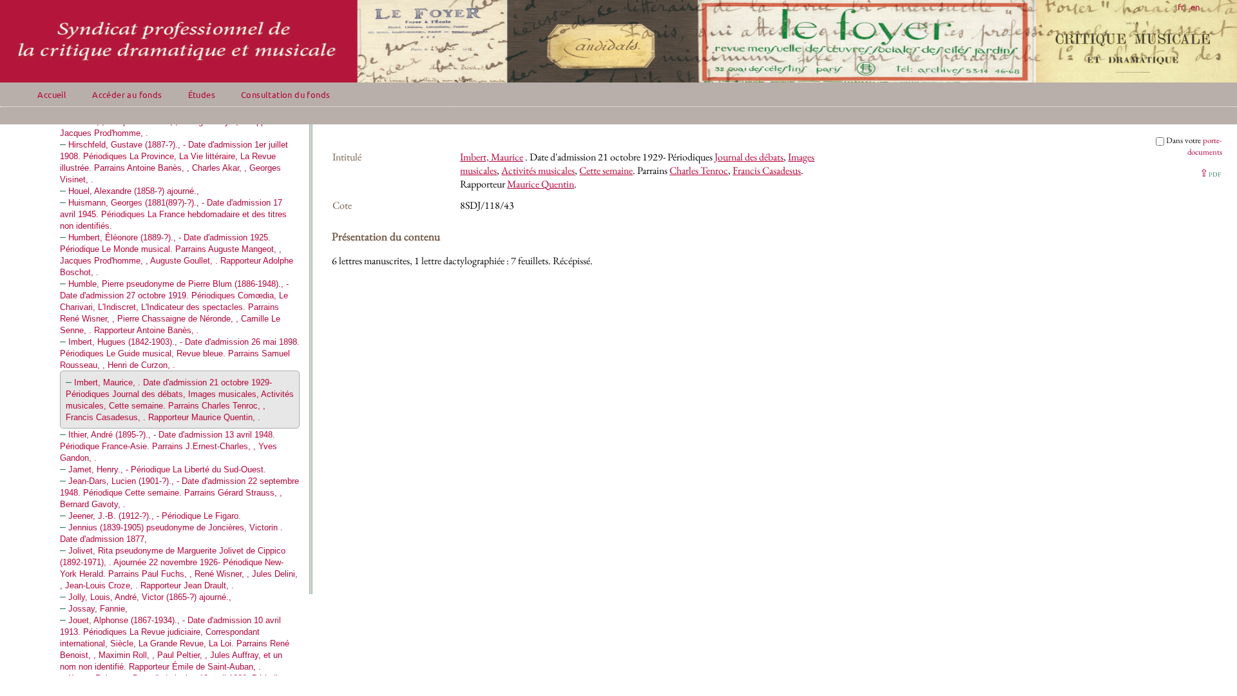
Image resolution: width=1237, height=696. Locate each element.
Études (201, 94)
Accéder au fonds (127, 94)
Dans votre (1194, 146)
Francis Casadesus (767, 170)
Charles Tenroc (698, 170)
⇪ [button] (1210, 173)
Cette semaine (606, 170)
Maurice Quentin (540, 184)
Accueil (51, 94)
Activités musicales (538, 170)
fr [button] (1181, 6)
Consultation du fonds (285, 94)
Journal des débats (748, 157)
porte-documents (1204, 146)
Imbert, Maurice (491, 157)
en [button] (1195, 6)
